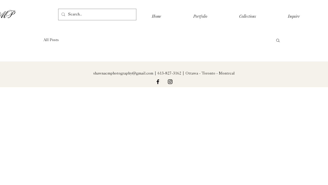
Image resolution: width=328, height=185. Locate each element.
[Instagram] (170, 82)
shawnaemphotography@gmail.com (123, 73)
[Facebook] (158, 82)
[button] (277, 40)
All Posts (51, 40)
